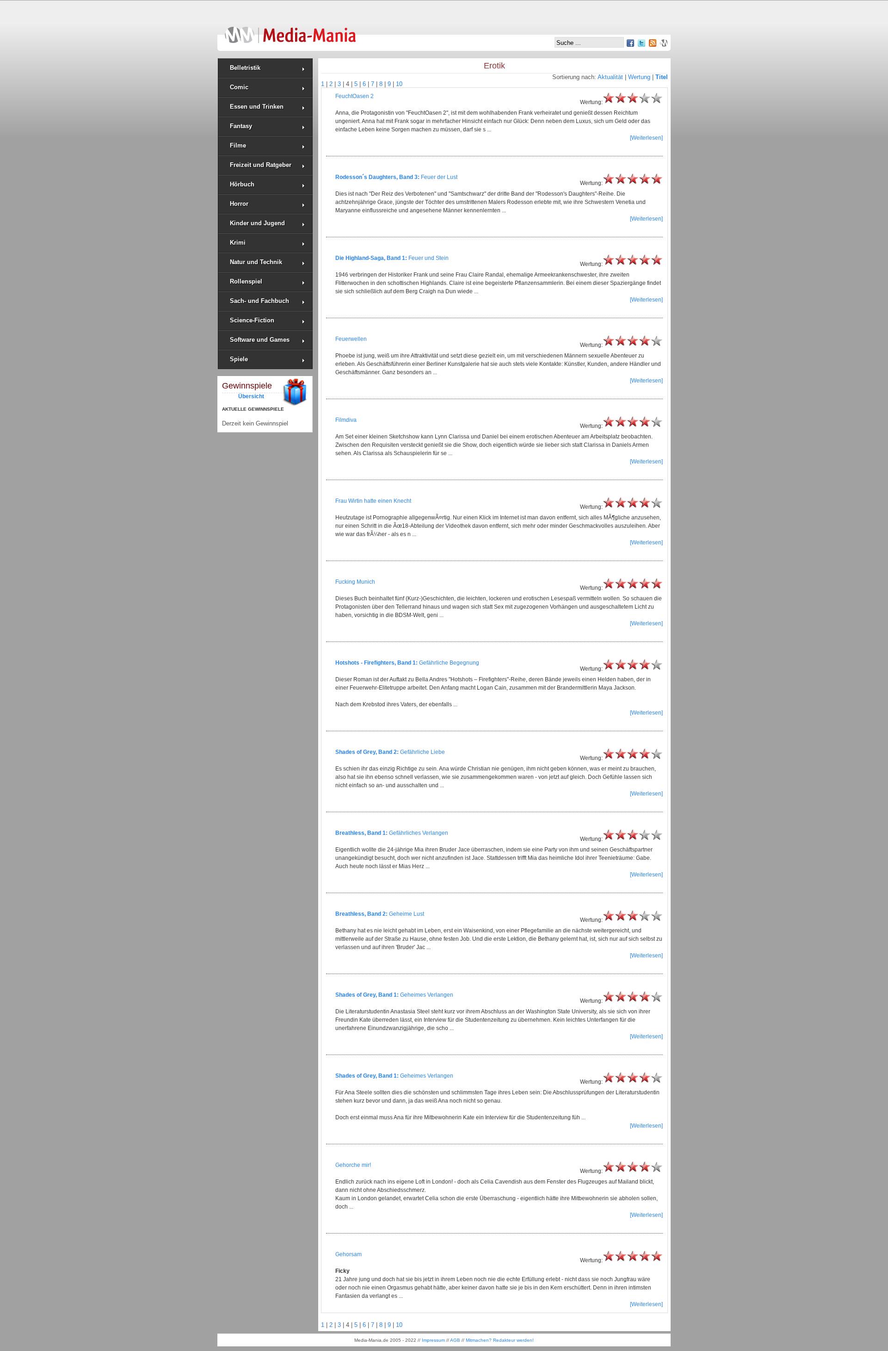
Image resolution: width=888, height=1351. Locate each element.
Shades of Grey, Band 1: (367, 995)
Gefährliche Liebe (422, 752)
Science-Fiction (252, 320)
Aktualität (610, 77)
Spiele (239, 359)
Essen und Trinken (257, 106)
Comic (239, 87)
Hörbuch (242, 184)
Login (663, 43)
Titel (661, 77)
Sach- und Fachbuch (259, 300)
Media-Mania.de (290, 30)
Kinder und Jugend (257, 223)
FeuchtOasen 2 (354, 96)
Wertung (639, 77)
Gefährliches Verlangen (418, 833)
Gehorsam (348, 1254)
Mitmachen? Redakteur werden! (500, 1340)
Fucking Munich (355, 582)
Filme (238, 145)
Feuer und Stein (428, 258)
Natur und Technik (256, 262)
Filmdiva (346, 420)
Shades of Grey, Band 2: (367, 752)
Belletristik (245, 67)
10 (399, 83)
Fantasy (241, 126)
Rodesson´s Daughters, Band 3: (377, 177)
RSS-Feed (652, 43)
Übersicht (251, 396)
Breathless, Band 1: (361, 833)
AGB (455, 1340)
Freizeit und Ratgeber (260, 164)
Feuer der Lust (439, 177)
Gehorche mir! (353, 1165)
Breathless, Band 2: (361, 914)
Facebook (630, 43)
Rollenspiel (246, 281)
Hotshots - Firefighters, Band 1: (376, 663)
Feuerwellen (351, 339)
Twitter (641, 43)
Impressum (433, 1340)
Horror (239, 203)
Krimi (238, 242)
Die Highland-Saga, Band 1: (371, 258)
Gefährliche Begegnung (449, 663)
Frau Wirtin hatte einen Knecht (373, 501)
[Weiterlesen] (646, 138)
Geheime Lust (406, 914)
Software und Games (260, 339)
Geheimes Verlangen (426, 995)
